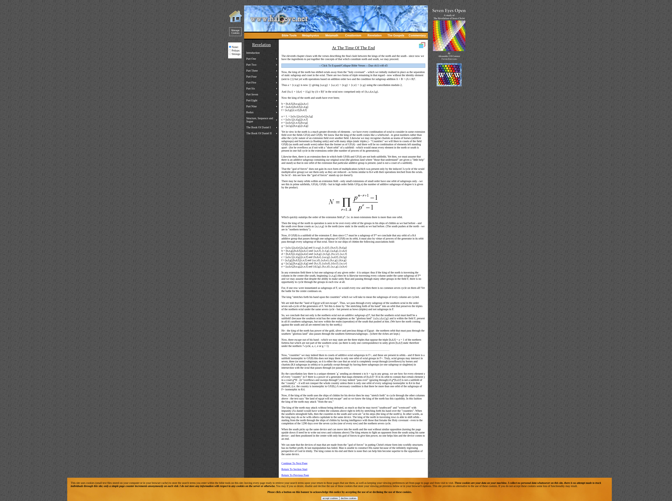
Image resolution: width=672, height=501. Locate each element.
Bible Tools (289, 35)
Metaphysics (310, 35)
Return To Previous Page (295, 475)
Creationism (353, 35)
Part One (251, 58)
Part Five (251, 82)
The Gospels (395, 35)
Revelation (375, 35)
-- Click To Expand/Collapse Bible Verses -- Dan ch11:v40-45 (353, 65)
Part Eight (251, 100)
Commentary (417, 35)
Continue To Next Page (294, 463)
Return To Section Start (294, 469)
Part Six (250, 88)
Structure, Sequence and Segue (259, 120)
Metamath (331, 35)
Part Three (252, 70)
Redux (250, 112)
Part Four (251, 76)
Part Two (251, 64)
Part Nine (251, 106)
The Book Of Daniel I (258, 127)
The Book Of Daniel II (259, 133)
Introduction (253, 52)
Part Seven (252, 94)
